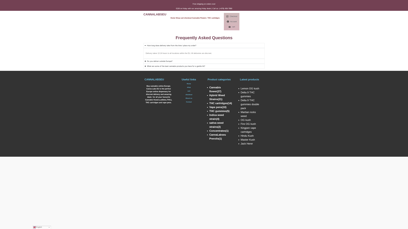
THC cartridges (213, 18)
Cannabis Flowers (199, 18)
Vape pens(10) (217, 107)
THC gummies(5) (219, 111)
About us (189, 98)
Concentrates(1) (219, 130)
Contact (189, 102)
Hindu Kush (247, 135)
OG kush (246, 120)
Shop (178, 18)
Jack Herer (247, 143)
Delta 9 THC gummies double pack (250, 104)
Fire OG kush (248, 123)
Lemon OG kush (250, 88)
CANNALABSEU (154, 14)
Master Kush (248, 139)
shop (189, 87)
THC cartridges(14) (220, 103)
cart (182, 18)
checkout (188, 18)
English (39, 227)
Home (173, 18)
